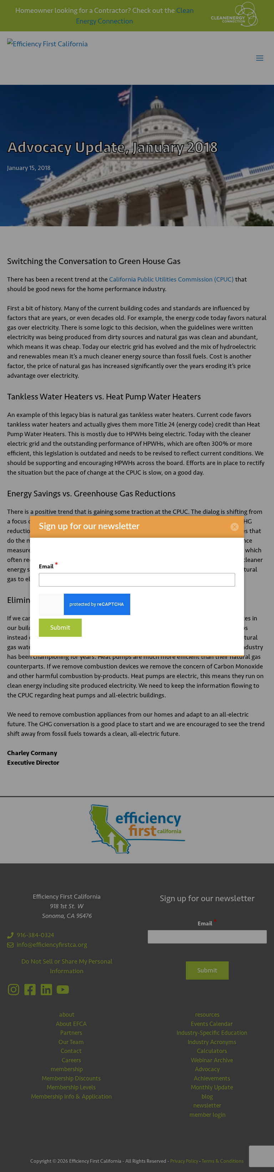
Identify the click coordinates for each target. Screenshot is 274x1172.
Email (48, 565)
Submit (60, 627)
